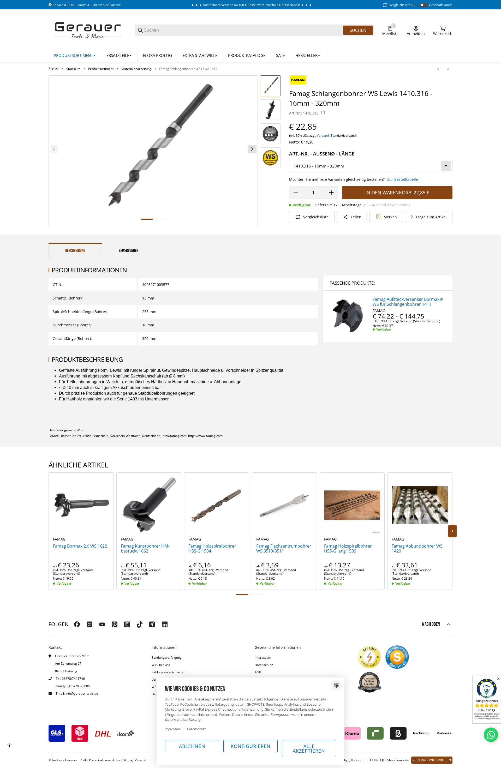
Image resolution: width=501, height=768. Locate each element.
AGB (258, 672)
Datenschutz (264, 665)
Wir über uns (161, 665)
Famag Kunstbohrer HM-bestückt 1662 (145, 549)
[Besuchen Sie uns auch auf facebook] (77, 624)
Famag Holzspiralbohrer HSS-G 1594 (212, 549)
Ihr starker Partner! (107, 5)
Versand (323, 135)
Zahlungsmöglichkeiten (168, 672)
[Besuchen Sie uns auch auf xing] (152, 624)
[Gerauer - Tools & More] (88, 29)
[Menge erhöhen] (331, 192)
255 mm (149, 311)
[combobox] (370, 166)
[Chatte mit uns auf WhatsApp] (491, 735)
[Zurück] (54, 149)
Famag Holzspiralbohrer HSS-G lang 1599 (348, 549)
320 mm (149, 338)
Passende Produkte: (352, 283)
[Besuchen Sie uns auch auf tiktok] (139, 624)
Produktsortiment (101, 68)
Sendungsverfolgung (167, 657)
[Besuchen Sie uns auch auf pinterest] (114, 624)
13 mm (148, 298)
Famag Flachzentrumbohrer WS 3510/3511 (283, 549)
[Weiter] (252, 149)
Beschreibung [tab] (75, 250)
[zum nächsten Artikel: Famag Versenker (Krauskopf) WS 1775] (448, 68)
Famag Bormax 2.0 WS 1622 (80, 546)
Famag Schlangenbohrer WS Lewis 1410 (188, 68)
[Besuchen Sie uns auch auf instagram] (127, 624)
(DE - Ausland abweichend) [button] (386, 204)
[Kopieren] (323, 113)
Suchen (358, 30)
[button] (308, 55)
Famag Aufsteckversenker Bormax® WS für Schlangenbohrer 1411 (408, 302)
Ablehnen (192, 746)
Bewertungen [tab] (128, 250)
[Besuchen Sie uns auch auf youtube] (102, 624)
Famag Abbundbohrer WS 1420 (417, 549)
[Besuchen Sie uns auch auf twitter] (89, 624)
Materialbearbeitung (136, 68)
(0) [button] (402, 5)
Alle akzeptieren (309, 748)
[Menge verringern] (295, 192)
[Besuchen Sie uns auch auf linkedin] (164, 624)
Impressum (263, 657)
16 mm (148, 324)
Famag (379, 311)
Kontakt (83, 5)
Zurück (53, 68)
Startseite (73, 68)
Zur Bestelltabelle (402, 179)
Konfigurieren (251, 746)
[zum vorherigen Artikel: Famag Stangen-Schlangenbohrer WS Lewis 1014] (438, 68)
